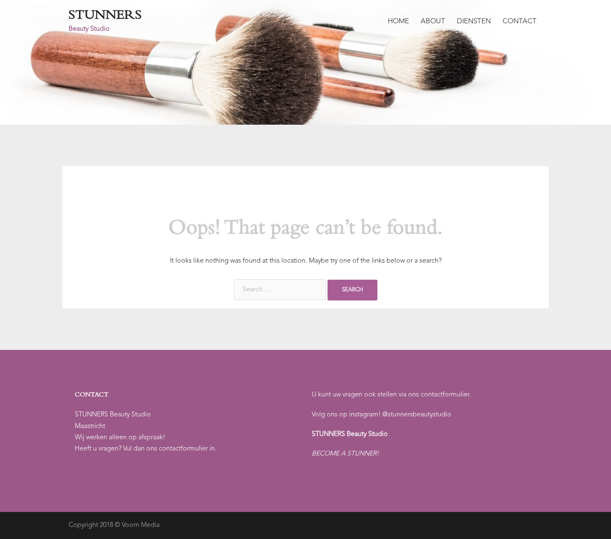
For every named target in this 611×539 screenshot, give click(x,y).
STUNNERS (105, 16)
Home (398, 21)
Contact (520, 21)
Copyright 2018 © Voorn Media (114, 525)
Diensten (474, 21)
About (433, 21)
